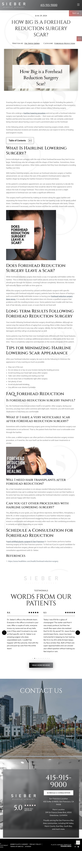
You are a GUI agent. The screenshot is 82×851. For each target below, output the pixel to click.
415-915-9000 (48, 5)
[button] (4, 632)
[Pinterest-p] (75, 846)
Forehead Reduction (64, 43)
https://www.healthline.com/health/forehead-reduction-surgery (33, 561)
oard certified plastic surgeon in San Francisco (25, 542)
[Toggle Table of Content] (29, 140)
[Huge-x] (75, 844)
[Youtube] (78, 846)
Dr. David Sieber (32, 43)
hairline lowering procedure (35, 113)
